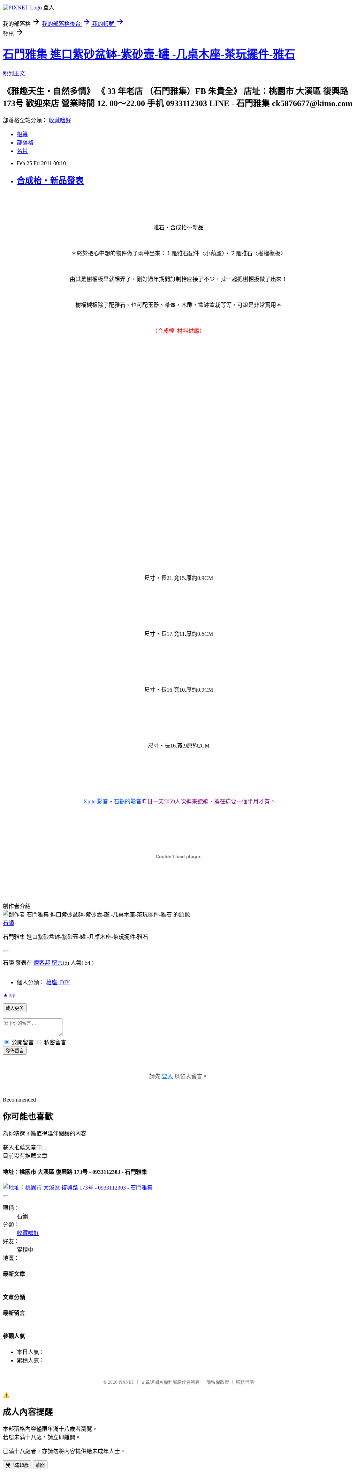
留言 (57, 963)
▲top (9, 995)
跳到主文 (14, 73)
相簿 (22, 134)
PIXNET (126, 1382)
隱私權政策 (217, 1382)
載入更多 (15, 1008)
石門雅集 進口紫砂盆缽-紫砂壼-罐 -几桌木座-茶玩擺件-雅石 (149, 54)
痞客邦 (41, 963)
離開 (40, 1465)
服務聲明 (245, 1382)
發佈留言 (15, 1050)
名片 (22, 151)
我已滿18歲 (17, 1465)
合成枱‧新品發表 (50, 180)
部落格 (25, 143)
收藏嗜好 (60, 120)
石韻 (8, 923)
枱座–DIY (58, 982)
